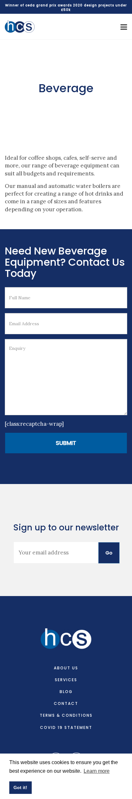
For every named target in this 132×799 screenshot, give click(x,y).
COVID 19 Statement (66, 727)
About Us (66, 668)
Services (66, 679)
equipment (94, 165)
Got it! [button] (20, 787)
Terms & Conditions (66, 715)
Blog (66, 691)
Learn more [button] (97, 771)
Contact (66, 703)
